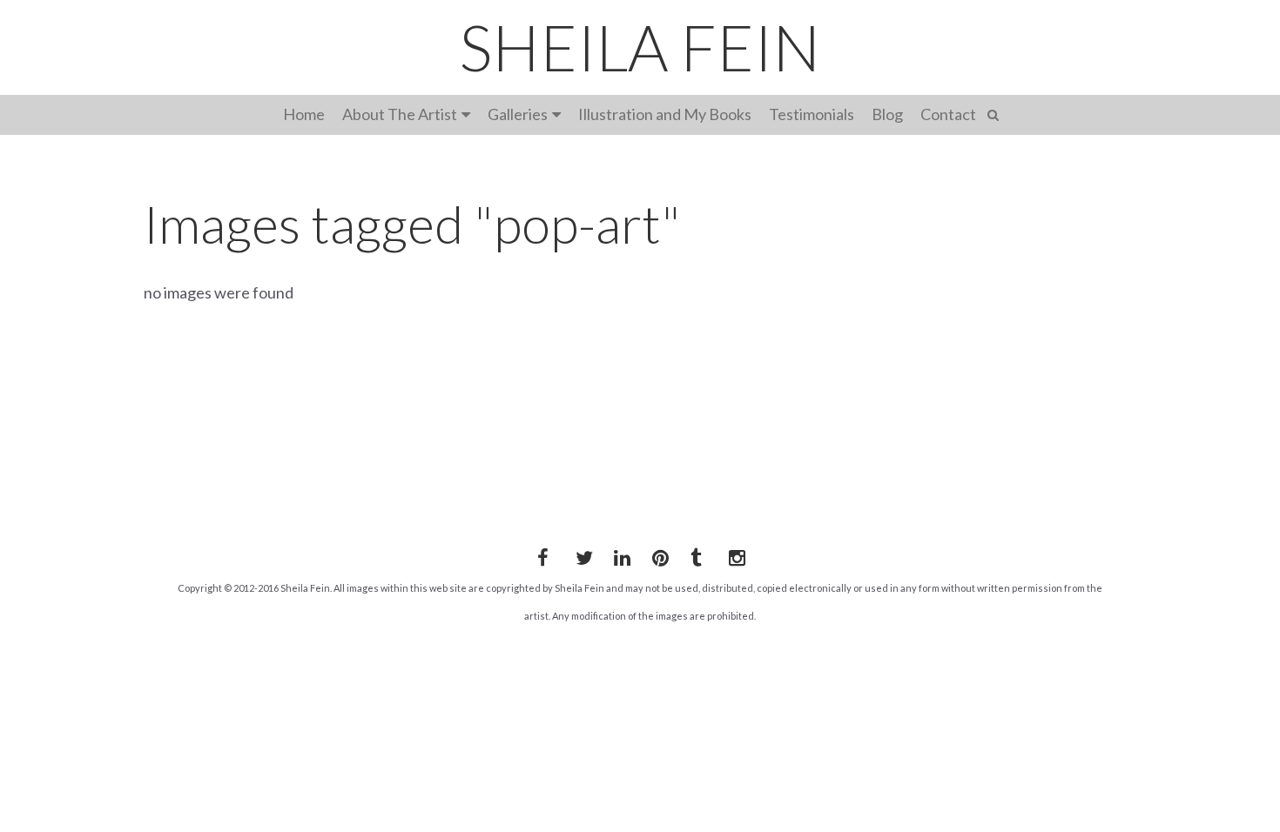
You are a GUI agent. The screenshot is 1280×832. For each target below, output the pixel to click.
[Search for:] (996, 112)
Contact (948, 114)
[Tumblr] (695, 554)
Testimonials (811, 114)
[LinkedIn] (619, 554)
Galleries (518, 114)
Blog (887, 114)
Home (304, 114)
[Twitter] (580, 554)
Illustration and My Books (664, 114)
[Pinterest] (657, 554)
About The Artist (399, 114)
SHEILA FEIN (640, 47)
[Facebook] (542, 554)
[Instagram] (734, 554)
